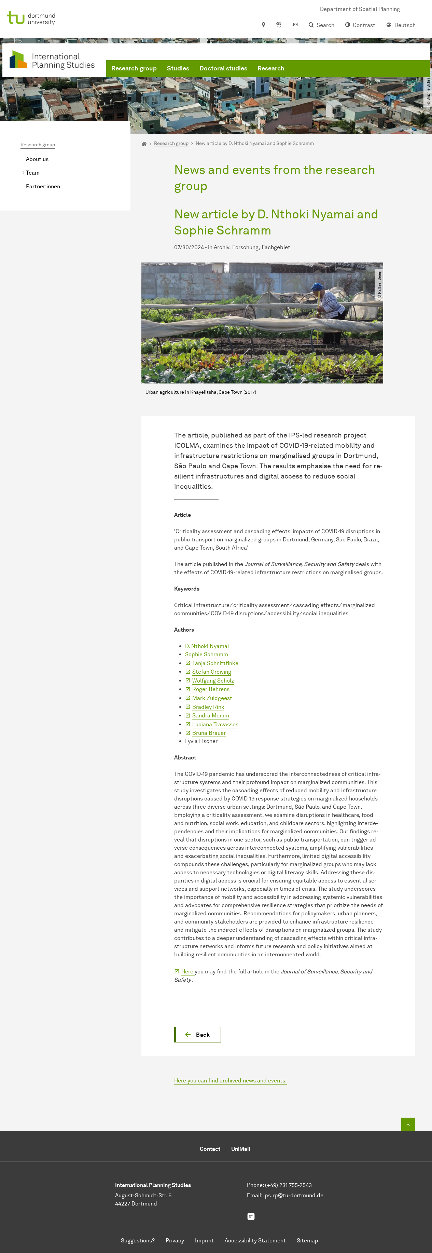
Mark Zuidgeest (212, 698)
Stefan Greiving (211, 672)
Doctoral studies (223, 68)
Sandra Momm (210, 715)
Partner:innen (43, 186)
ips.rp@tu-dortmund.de (293, 1195)
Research (270, 68)
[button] (197, 1034)
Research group (134, 68)
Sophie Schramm (206, 654)
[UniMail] (295, 25)
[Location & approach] (263, 25)
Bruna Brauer (209, 733)
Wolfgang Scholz (213, 680)
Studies (178, 68)
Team (33, 173)
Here (188, 971)
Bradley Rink (208, 707)
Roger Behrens (210, 689)
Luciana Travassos (215, 724)
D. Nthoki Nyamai (207, 646)
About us (37, 159)
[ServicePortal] (278, 25)
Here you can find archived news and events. (230, 1080)
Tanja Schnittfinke (215, 663)
